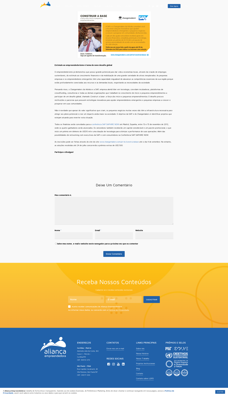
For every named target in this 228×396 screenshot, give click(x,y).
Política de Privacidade (118, 310)
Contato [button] (139, 373)
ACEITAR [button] (220, 392)
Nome (58, 230)
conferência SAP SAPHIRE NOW (105, 124)
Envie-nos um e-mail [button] (115, 348)
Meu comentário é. (63, 195)
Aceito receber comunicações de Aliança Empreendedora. (97, 306)
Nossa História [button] (142, 353)
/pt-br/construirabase (129, 142)
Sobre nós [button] (140, 348)
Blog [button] (138, 368)
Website (139, 230)
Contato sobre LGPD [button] (145, 378)
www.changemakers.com (110, 142)
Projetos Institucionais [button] (145, 363)
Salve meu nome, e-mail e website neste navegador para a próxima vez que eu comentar (97, 244)
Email (98, 230)
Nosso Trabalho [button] (142, 358)
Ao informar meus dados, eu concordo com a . (98, 310)
